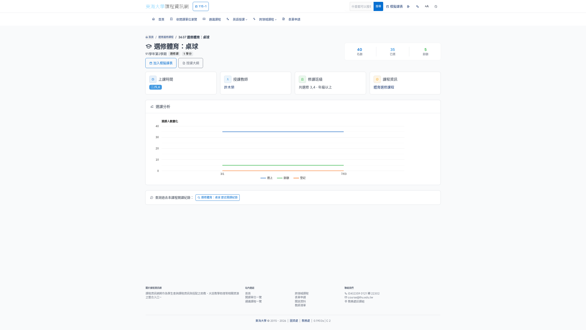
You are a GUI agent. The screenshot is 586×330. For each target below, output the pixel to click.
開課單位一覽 (253, 297)
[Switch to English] (417, 6)
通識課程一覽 (253, 301)
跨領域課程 (302, 293)
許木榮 (229, 87)
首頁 (151, 37)
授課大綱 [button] (192, 63)
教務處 (306, 320)
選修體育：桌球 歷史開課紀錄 (219, 197)
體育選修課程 (166, 37)
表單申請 (300, 297)
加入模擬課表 (163, 63)
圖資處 (294, 320)
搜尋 (378, 6)
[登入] (408, 6)
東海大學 (260, 320)
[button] (237, 19)
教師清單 (300, 305)
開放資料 (300, 301)
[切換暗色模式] (435, 6)
